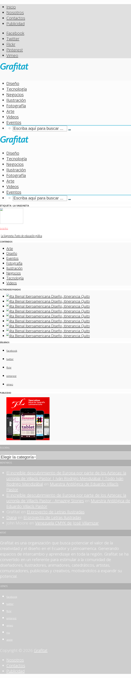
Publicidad (15, 23)
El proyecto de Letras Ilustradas (56, 512)
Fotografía (16, 105)
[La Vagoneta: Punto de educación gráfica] (11, 222)
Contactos (15, 18)
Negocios (15, 94)
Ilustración (16, 100)
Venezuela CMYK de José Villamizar (67, 523)
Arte (10, 111)
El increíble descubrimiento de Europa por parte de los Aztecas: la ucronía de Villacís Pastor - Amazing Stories (66, 497)
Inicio (11, 7)
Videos (12, 117)
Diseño (12, 83)
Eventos (13, 122)
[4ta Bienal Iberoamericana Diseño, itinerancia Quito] (48, 296)
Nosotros (15, 12)
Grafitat (40, 650)
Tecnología (16, 89)
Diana (11, 517)
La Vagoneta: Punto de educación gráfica (21, 236)
